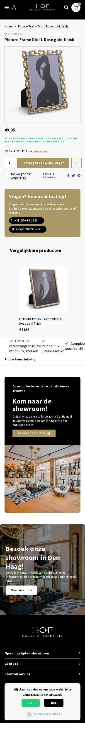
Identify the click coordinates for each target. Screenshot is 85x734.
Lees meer (40, 151)
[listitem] (43, 299)
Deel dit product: (49, 176)
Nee (54, 703)
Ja (30, 703)
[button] (9, 298)
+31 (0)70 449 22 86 (26, 220)
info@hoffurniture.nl (28, 229)
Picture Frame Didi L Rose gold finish (43, 26)
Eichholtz (13, 33)
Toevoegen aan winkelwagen (43, 163)
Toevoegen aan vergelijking (21, 176)
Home (9, 26)
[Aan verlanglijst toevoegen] (76, 163)
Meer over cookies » (48, 714)
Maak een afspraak (31, 433)
